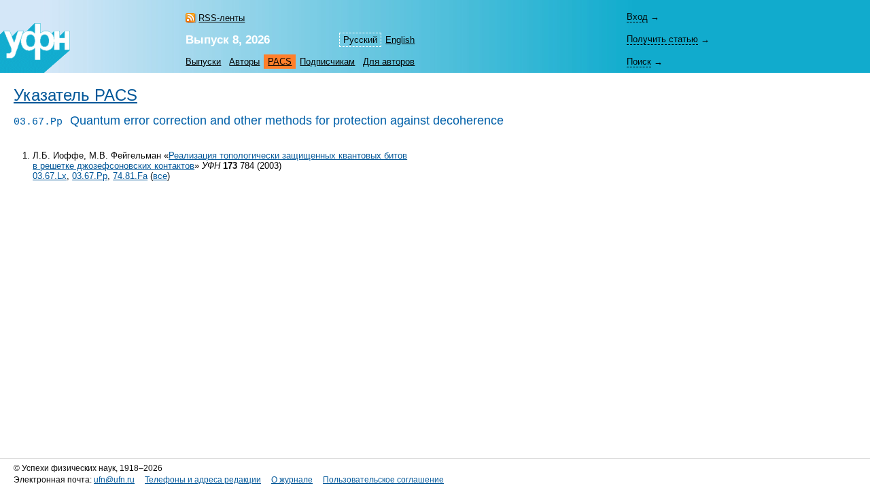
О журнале (292, 480)
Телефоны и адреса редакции (203, 480)
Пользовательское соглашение (383, 480)
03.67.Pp (89, 176)
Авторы (244, 61)
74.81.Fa (130, 176)
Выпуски (203, 61)
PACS (280, 61)
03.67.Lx (50, 176)
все (160, 176)
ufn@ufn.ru (114, 480)
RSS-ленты (221, 18)
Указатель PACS (75, 95)
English (400, 40)
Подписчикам (327, 61)
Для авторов (389, 61)
